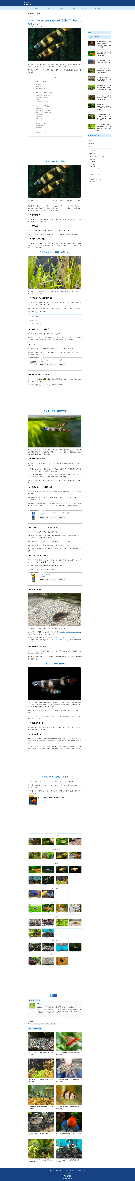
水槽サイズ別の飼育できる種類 (96, 156)
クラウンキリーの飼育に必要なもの (44, 93)
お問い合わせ (61, 1170)
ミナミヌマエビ (59, 640)
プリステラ (65, 637)
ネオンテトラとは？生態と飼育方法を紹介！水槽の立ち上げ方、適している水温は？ (104, 97)
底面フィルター (53, 337)
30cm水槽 (31, 316)
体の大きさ (38, 84)
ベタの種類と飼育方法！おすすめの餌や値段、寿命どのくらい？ (104, 62)
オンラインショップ (98, 8)
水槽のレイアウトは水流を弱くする (44, 112)
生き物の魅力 (67, 1173)
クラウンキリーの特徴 (40, 81)
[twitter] (51, 995)
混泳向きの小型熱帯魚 (51, 1024)
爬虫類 (61, 8)
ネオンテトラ (45, 637)
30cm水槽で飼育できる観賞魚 (37, 1024)
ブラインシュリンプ (38, 746)
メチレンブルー (71, 657)
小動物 (73, 8)
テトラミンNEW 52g (45, 575)
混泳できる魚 (39, 116)
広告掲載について (81, 1170)
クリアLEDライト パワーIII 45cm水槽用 (50, 360)
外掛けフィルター (42, 337)
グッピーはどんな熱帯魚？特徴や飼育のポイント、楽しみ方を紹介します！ (104, 53)
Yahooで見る (62, 364)
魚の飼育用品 (92, 153)
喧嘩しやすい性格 (40, 88)
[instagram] (40, 1015)
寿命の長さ (38, 86)
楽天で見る (53, 364)
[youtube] (42, 1015)
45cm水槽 (31, 320)
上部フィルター (65, 339)
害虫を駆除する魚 (94, 181)
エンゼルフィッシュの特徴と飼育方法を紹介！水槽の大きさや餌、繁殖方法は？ (104, 70)
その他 (90, 171)
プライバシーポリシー (71, 1170)
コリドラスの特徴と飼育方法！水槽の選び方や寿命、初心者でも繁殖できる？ (104, 79)
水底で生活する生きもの (96, 177)
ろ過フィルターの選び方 (42, 97)
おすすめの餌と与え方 (41, 114)
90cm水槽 (92, 166)
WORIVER (27, 4)
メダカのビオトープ (59, 549)
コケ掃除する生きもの (95, 179)
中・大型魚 (91, 143)
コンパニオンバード (86, 8)
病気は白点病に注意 (41, 118)
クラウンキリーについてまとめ (43, 132)
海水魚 (90, 146)
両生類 (48, 8)
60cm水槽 (31, 324)
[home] (43, 1015)
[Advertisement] (43, 147)
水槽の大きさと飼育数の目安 (43, 95)
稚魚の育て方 (39, 127)
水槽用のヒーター (71, 491)
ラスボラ (73, 637)
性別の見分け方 (40, 125)
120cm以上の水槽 (94, 168)
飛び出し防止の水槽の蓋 (42, 101)
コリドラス (49, 640)
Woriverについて (53, 1170)
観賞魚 (36, 8)
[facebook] (55, 995)
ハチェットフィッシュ (73, 632)
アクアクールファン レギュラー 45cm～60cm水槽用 (54, 513)
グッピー (62, 632)
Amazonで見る (44, 364)
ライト (37, 99)
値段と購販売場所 (40, 108)
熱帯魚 (31, 1021)
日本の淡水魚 (92, 150)
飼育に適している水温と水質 (43, 110)
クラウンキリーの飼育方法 (42, 106)
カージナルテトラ (55, 637)
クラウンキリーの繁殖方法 (42, 123)
